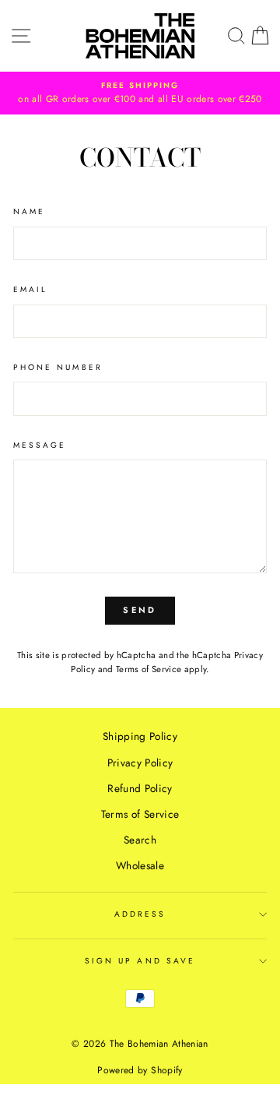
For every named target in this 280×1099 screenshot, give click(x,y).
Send (139, 610)
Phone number (58, 367)
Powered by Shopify (139, 1070)
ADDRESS (140, 914)
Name (29, 211)
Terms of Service (148, 669)
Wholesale (140, 865)
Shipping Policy (140, 736)
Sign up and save (140, 961)
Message (39, 445)
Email (30, 289)
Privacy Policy (140, 762)
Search (140, 839)
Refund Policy (139, 788)
